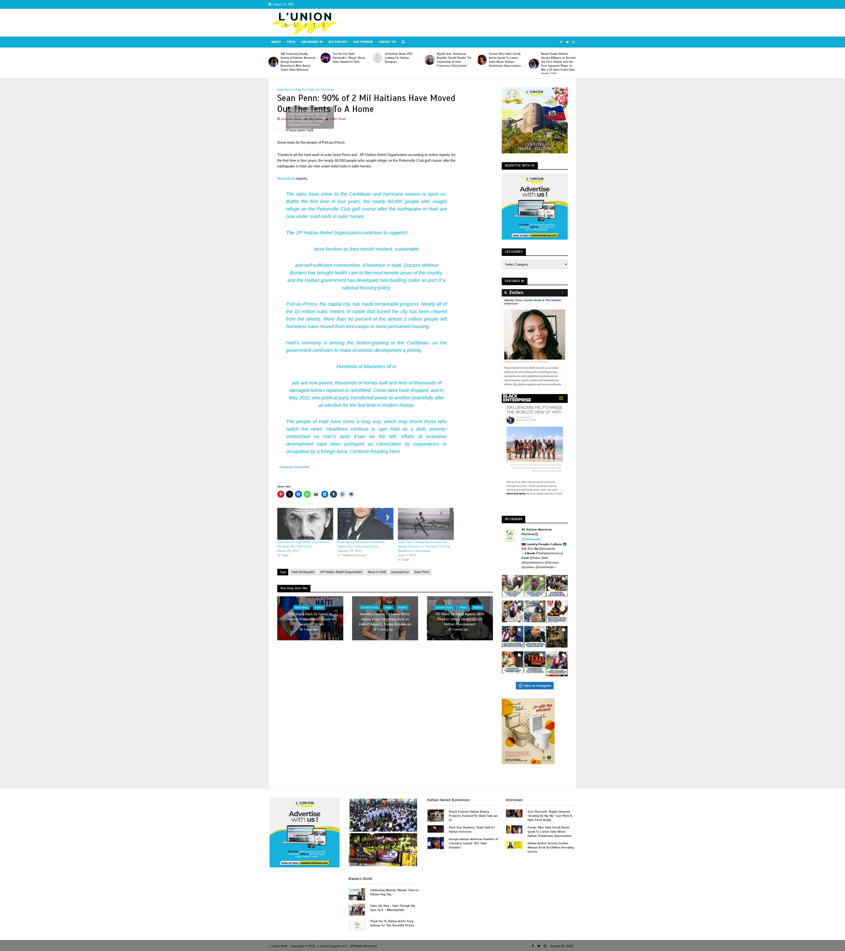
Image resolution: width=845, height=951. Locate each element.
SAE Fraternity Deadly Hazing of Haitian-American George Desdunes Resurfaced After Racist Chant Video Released (558, 62)
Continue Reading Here (375, 451)
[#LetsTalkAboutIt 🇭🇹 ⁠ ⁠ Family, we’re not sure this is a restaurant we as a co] (535, 662)
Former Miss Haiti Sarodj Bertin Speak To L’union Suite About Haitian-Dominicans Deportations (453, 60)
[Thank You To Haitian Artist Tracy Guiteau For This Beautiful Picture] (357, 925)
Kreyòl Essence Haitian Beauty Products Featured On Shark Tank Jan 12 (473, 816)
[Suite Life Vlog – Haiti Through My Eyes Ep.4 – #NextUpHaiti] (357, 909)
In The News (325, 89)
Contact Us (387, 42)
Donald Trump (369, 607)
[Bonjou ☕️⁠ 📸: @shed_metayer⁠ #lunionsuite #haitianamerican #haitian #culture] (557, 637)
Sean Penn (422, 572)
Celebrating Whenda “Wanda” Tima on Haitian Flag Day (394, 892)
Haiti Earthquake (303, 572)
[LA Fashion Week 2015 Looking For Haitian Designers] (326, 58)
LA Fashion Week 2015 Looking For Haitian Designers (346, 58)
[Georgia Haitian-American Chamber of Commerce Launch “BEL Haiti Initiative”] (436, 843)
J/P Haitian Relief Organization (328, 232)
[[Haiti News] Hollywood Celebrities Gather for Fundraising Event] (365, 524)
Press (291, 42)
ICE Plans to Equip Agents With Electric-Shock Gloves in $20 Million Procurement (460, 619)
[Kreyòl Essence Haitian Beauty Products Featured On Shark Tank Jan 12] (436, 815)
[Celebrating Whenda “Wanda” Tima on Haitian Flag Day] (357, 894)
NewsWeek (286, 178)
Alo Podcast (338, 42)
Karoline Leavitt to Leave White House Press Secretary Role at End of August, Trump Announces (385, 619)
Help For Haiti (304, 89)
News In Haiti (377, 572)
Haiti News (284, 89)
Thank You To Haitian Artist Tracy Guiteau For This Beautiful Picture (392, 923)
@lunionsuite (531, 539)
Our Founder (363, 42)
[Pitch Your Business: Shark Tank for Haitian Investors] (436, 828)
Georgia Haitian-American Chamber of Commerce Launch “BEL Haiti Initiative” (473, 843)
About (276, 42)
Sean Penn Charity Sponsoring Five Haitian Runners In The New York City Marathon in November (424, 546)
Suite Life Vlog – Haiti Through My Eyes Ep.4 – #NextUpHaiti (392, 908)
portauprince (400, 572)
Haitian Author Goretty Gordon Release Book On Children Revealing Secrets (550, 847)
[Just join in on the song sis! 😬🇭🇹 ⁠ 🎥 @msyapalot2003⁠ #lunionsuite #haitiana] (535, 611)
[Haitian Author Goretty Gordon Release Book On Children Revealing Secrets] (514, 844)
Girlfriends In (312, 42)
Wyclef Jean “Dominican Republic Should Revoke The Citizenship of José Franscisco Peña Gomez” (402, 60)
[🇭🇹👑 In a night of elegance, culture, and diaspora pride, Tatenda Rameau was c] (513, 662)
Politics (319, 607)
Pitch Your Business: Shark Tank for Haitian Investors (472, 830)
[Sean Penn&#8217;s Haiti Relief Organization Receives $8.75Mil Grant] (305, 524)
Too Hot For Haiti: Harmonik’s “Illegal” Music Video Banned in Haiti (297, 58)
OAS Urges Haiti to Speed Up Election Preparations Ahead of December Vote (310, 619)
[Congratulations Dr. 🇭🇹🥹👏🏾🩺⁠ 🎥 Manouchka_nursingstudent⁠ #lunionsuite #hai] (513, 611)
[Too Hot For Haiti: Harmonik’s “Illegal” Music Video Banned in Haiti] (273, 58)
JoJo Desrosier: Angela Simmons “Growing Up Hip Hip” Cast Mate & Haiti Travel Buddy (549, 816)
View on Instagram (537, 685)
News (388, 607)
